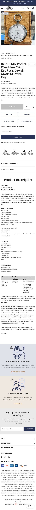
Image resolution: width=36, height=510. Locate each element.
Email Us (27, 114)
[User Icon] (28, 8)
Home (2, 53)
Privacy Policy (18, 423)
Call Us (9, 114)
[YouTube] (10, 457)
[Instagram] (6, 457)
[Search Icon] (23, 8)
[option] (18, 28)
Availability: (4, 84)
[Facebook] (2, 457)
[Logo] (9, 8)
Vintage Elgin (9, 53)
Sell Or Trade (9, 121)
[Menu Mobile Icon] (2, 8)
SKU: (2, 81)
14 (4, 143)
